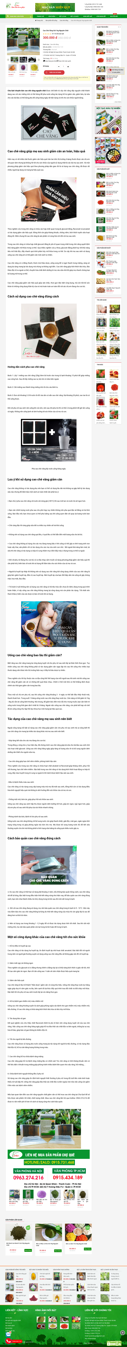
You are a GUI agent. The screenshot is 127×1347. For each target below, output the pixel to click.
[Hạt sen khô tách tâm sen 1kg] (100, 281)
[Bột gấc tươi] (64, 1326)
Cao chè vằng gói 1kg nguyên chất (81, 20)
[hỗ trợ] (8, 1334)
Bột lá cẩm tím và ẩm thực (86, 1269)
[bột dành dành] (41, 1326)
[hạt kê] (52, 1326)
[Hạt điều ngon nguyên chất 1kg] (100, 290)
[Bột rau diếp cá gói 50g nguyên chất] (100, 229)
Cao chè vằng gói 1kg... (21, 1275)
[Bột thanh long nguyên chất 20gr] (100, 264)
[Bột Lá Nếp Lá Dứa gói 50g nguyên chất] (48, 1232)
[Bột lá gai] (76, 1326)
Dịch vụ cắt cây (10, 1331)
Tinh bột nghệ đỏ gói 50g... (45, 1275)
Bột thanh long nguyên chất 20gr (111, 261)
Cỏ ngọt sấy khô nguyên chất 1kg (111, 270)
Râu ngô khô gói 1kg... (21, 1297)
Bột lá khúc (8, 1328)
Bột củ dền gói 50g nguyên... (44, 1297)
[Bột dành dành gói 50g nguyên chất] (100, 78)
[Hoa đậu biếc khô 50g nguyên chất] (100, 87)
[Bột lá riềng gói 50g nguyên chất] (100, 211)
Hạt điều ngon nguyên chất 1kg (113, 288)
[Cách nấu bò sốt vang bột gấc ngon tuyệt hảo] (114, 401)
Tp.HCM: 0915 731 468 (94, 4)
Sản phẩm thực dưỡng (61, 1269)
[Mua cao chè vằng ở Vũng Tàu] (115, 336)
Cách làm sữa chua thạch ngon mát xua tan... (92, 1287)
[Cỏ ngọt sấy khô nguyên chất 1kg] (100, 272)
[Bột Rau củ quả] (108, 150)
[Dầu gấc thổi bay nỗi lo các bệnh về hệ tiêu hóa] (100, 401)
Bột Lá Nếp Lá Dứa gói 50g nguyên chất (113, 40)
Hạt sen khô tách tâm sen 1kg (113, 279)
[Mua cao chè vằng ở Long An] (101, 336)
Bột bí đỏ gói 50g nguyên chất (111, 236)
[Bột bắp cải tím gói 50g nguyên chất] (42, 1194)
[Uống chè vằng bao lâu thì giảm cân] (115, 350)
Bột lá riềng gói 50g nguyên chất (112, 209)
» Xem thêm (117, 102)
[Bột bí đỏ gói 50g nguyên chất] (100, 238)
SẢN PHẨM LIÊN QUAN (13, 1220)
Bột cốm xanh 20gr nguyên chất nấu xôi (112, 252)
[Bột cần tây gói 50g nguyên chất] (100, 220)
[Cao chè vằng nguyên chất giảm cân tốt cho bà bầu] (101, 322)
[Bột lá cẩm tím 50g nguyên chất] (78, 1232)
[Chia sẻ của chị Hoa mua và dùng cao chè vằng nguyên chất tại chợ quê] (101, 309)
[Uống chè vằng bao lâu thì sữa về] (101, 350)
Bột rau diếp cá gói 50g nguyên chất (112, 227)
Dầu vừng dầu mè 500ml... (68, 1297)
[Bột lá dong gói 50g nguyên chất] (55, 1194)
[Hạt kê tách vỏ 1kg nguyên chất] (100, 96)
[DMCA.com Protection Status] (114, 1343)
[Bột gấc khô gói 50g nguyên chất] (100, 60)
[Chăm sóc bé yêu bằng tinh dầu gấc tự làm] (100, 414)
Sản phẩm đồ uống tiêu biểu (15, 1269)
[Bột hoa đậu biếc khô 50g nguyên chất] (14, 1194)
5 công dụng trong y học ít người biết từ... (115, 1276)
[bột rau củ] (108, 120)
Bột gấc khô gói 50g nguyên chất (112, 58)
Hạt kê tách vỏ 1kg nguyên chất (112, 94)
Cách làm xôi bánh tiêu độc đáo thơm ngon (92, 1276)
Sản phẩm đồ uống (51, 20)
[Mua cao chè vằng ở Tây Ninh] (115, 322)
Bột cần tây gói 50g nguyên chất (112, 218)
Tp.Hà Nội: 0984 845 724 (94, 7)
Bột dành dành (10, 1325)
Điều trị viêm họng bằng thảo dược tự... (116, 1298)
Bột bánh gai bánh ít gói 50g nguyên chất (112, 32)
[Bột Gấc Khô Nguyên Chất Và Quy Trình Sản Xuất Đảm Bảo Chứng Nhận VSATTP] (115, 387)
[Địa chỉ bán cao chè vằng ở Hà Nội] (115, 309)
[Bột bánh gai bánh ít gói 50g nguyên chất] (82, 1194)
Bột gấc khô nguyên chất (13, 1320)
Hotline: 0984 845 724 (93, 9)
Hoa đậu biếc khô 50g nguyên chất (113, 85)
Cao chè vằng (64, 20)
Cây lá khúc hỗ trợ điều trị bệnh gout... (116, 1287)
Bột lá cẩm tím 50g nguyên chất (76, 1244)
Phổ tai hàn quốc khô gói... (69, 1286)
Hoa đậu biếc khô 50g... (45, 1286)
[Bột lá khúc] (52, 1319)
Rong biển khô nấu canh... (68, 1275)
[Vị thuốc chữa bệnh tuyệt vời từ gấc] (114, 414)
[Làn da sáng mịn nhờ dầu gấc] (100, 373)
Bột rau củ (8, 1323)
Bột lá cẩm (8, 1318)
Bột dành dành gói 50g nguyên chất (112, 76)
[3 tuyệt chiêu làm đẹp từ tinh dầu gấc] (114, 373)
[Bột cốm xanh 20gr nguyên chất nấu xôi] (100, 255)
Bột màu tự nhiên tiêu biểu (39, 1269)
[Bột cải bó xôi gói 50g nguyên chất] (28, 1194)
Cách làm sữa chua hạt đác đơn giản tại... (91, 1298)
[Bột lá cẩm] (41, 1319)
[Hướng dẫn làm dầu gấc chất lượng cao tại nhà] (100, 387)
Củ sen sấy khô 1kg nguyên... (20, 1286)
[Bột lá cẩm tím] (76, 1319)
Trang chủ (39, 20)
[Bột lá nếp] (64, 1319)
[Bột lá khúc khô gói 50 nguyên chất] (69, 1194)
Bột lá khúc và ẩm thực (109, 1269)
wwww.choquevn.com (99, 1343)
